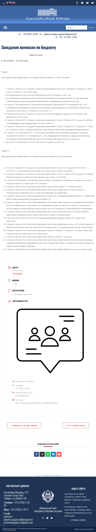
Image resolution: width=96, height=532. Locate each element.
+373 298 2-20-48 (23, 388)
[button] (5, 27)
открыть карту (78, 520)
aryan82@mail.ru (22, 396)
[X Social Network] (42, 454)
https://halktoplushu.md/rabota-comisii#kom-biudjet (37, 403)
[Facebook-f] (77, 3)
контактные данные (17, 485)
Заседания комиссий (23, 294)
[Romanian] (7, 2)
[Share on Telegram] (53, 454)
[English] (14, 2)
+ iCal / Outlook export (75, 425)
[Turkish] (4, 2)
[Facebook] (36, 454)
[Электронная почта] (59, 454)
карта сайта (78, 488)
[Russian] (10, 2)
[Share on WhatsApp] (47, 454)
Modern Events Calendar (52, 475)
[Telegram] (82, 3)
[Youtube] (87, 3)
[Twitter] (92, 3)
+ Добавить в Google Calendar (24, 425)
